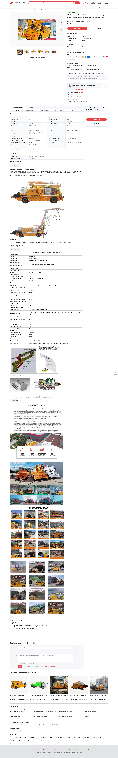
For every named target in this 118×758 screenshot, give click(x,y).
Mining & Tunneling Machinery (65, 714)
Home (11, 9)
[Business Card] (106, 113)
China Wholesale (53, 748)
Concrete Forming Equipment (56, 731)
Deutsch (56, 749)
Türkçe (85, 749)
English (27, 749)
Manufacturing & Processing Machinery (21, 9)
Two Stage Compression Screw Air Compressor (44, 714)
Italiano (52, 749)
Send (20, 666)
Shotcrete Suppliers (77, 737)
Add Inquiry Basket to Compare (37, 57)
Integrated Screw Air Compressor (17, 714)
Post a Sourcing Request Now (48, 666)
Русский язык (46, 749)
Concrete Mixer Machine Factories (63, 737)
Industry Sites (67, 748)
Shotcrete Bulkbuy (39, 740)
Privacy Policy (79, 752)
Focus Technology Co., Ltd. (50, 752)
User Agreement (67, 752)
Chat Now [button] (99, 28)
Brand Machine (87, 716)
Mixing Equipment (25, 731)
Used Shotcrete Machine (16, 740)
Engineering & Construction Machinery (37, 9)
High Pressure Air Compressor (65, 716)
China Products (32, 748)
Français (41, 749)
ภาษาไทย (81, 749)
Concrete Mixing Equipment (86, 731)
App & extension (91, 7)
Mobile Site (89, 748)
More (11, 743)
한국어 (70, 749)
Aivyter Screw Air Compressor (16, 716)
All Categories (14, 7)
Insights (93, 748)
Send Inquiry (77, 28)
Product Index (82, 748)
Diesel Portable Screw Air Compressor (91, 714)
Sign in (106, 3)
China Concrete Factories (16, 737)
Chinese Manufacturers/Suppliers (43, 748)
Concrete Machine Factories (30, 737)
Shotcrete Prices (87, 737)
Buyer (77, 7)
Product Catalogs (29, 709)
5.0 (91, 109)
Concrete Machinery (48, 9)
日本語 (74, 749)
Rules (107, 7)
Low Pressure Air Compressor (40, 716)
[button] (79, 110)
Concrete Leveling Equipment (71, 731)
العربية (66, 749)
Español (31, 749)
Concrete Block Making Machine (46, 737)
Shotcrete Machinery (28, 740)
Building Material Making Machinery (39, 731)
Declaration (73, 752)
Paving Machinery (15, 731)
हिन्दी (77, 749)
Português (36, 749)
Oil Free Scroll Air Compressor (90, 711)
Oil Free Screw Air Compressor (65, 711)
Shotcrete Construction (98, 737)
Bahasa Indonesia (97, 749)
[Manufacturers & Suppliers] (17, 2)
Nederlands (61, 749)
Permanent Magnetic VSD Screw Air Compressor (44, 711)
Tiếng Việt (90, 749)
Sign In (69, 101)
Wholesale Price (61, 748)
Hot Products (25, 748)
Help (84, 7)
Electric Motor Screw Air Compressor (17, 711)
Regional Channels (75, 748)
